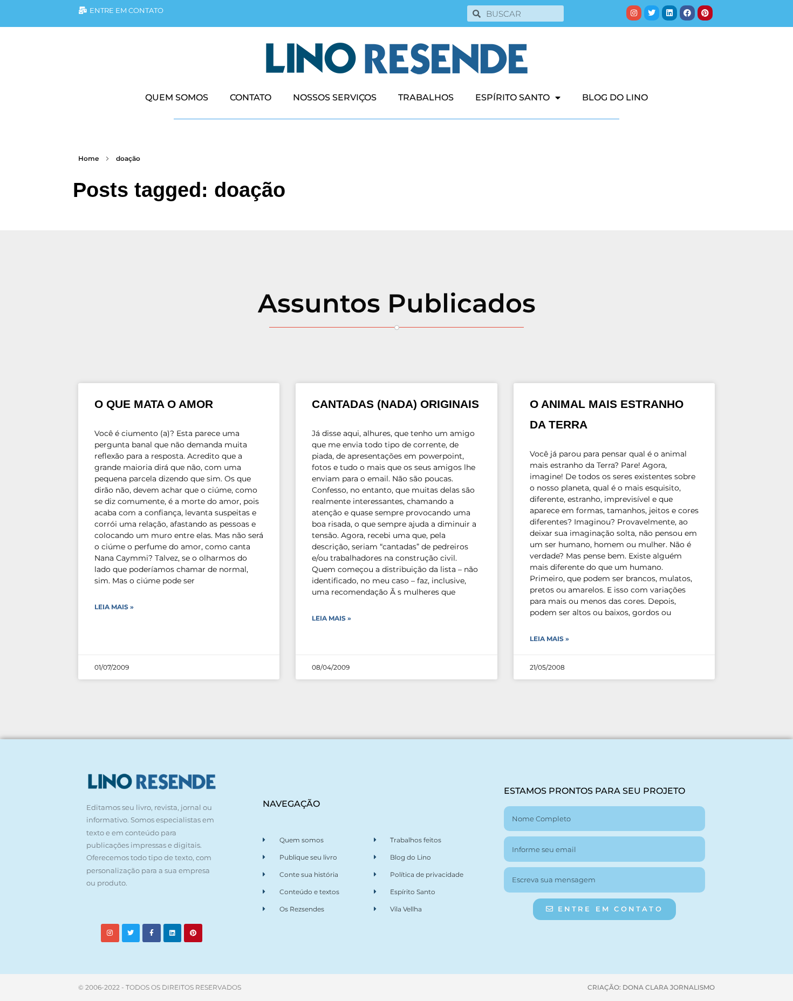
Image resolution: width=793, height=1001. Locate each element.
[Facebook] (687, 13)
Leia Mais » (114, 607)
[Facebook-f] (151, 933)
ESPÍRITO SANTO (512, 97)
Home (88, 158)
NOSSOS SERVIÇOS (335, 97)
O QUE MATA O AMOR (153, 404)
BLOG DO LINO (615, 97)
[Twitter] (651, 13)
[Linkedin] (669, 13)
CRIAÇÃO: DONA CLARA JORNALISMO (651, 987)
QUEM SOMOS (176, 97)
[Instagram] (633, 13)
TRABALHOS (426, 97)
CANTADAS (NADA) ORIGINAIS (395, 404)
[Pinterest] (705, 13)
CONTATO (250, 97)
